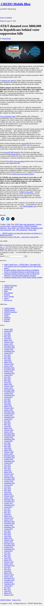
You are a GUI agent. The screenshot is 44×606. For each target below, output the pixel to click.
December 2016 (9, 521)
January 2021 (8, 432)
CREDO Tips (8, 287)
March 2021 (8, 428)
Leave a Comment (6, 17)
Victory (6, 298)
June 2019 (7, 467)
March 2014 (8, 573)
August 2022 (8, 397)
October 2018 (8, 481)
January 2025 (8, 344)
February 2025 (9, 342)
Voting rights (32, 230)
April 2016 (7, 536)
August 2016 (8, 529)
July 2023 (7, 377)
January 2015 (8, 564)
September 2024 (9, 351)
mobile (2, 249)
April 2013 (7, 591)
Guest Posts (8, 289)
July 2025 (7, 333)
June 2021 (7, 423)
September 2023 (9, 373)
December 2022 (9, 390)
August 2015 (8, 551)
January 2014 (8, 576)
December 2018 (9, 477)
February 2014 (9, 575)
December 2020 (9, 434)
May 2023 (7, 380)
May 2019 (7, 468)
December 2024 (9, 346)
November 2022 (9, 391)
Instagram (7, 317)
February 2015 (9, 562)
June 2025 (7, 335)
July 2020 (7, 443)
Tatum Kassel (6, 38)
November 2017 (9, 501)
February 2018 (9, 496)
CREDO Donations (10, 285)
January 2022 (8, 410)
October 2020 (8, 437)
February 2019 (9, 474)
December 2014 (9, 565)
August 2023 (8, 375)
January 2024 (8, 366)
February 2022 (9, 408)
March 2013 (8, 593)
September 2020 (9, 439)
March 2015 (8, 560)
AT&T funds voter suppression (25, 224)
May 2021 (7, 424)
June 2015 (7, 554)
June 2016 (7, 532)
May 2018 (7, 490)
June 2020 (7, 445)
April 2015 (7, 558)
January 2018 (8, 498)
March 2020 (8, 450)
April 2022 (7, 404)
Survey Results (9, 296)
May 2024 (7, 358)
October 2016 (8, 525)
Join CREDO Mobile (23, 228)
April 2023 (7, 382)
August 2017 (8, 507)
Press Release (8, 293)
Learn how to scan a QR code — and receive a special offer (19, 237)
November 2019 (9, 457)
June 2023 (7, 379)
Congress (38, 224)
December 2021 (9, 412)
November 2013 (9, 580)
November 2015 (9, 545)
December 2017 (9, 499)
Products (7, 295)
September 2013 (9, 584)
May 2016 (7, 534)
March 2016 (8, 538)
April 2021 (7, 426)
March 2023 (8, 384)
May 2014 (7, 569)
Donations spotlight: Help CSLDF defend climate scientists (23, 277)
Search (2, 256)
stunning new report (8, 80)
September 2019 (9, 461)
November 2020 (9, 435)
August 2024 (8, 353)
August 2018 (8, 485)
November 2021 (9, 413)
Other (8, 224)
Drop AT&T (12, 228)
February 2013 (9, 595)
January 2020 (8, 454)
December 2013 (9, 578)
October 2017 (8, 503)
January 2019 (8, 476)
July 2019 (7, 465)
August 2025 (8, 331)
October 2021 (8, 415)
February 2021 (9, 430)
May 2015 (7, 556)
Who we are (8, 300)
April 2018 (7, 492)
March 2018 (8, 494)
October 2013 (8, 582)
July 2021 (7, 421)
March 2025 (8, 340)
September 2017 (9, 505)
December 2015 (9, 543)
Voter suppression (21, 230)
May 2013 (7, 589)
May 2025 (7, 336)
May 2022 (7, 402)
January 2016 (8, 542)
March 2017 (8, 516)
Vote (13, 230)
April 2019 (7, 470)
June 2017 (7, 510)
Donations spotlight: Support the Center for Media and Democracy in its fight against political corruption (21, 274)
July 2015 (7, 553)
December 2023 (9, 368)
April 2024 (7, 360)
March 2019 (8, 472)
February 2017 (9, 518)
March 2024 (8, 362)
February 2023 (9, 386)
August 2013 (8, 586)
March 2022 (8, 406)
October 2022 (8, 393)
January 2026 (8, 329)
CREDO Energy (9, 310)
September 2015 (9, 549)
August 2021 (8, 419)
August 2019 (8, 463)
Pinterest (7, 321)
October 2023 (8, 371)
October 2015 (8, 547)
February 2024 (9, 364)
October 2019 (8, 459)
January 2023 (8, 388)
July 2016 (7, 531)
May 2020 (7, 446)
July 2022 (7, 399)
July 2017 (7, 509)
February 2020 (9, 452)
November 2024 (9, 347)
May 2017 (7, 512)
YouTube (7, 319)
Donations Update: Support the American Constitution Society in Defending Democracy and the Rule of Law (21, 271)
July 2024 (7, 355)
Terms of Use (16, 600)
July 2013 (7, 587)
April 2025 (7, 338)
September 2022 (9, 395)
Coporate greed (5, 226)
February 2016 (9, 540)
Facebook (7, 314)
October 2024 (8, 349)
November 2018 (9, 479)
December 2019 (9, 456)
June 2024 (7, 357)
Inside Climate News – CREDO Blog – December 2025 (22, 264)
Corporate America (17, 226)
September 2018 (9, 483)
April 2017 (7, 514)
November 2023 (9, 369)
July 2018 (7, 487)
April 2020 (7, 448)
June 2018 (7, 488)
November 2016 (9, 523)
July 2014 (7, 567)
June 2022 (7, 401)
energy (10, 249)
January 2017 (8, 520)
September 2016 (9, 527)
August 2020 (8, 441)
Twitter (6, 315)
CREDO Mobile (9, 308)
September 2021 (9, 417)
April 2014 (7, 571)
